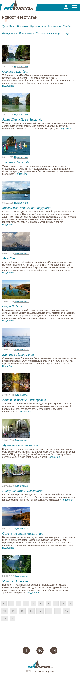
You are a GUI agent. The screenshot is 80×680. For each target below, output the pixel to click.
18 (4, 618)
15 (48, 611)
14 (40, 611)
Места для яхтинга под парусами (26, 207)
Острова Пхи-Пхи (15, 71)
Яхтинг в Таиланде (15, 162)
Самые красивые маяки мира (22, 533)
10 (4, 611)
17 (66, 611)
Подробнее (8, 85)
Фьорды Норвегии (15, 581)
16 (57, 611)
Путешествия (21, 66)
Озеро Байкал (12, 306)
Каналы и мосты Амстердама (24, 399)
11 (13, 611)
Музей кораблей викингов (20, 445)
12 (22, 611)
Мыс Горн (9, 258)
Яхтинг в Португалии (18, 354)
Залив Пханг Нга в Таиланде (22, 119)
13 (31, 611)
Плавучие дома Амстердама (22, 490)
